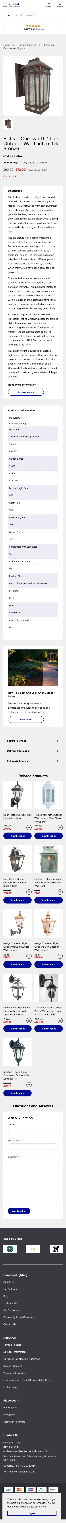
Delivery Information (14, 1351)
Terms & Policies (12, 1344)
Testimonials (10, 1303)
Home (6, 44)
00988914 (29, 1465)
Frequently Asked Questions (18, 1317)
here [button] (43, 1506)
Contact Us (9, 1324)
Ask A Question (26, 392)
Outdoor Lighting (27, 44)
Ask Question (19, 1211)
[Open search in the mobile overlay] (33, 15)
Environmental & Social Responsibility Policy (27, 1380)
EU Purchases (10, 1387)
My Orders (9, 1414)
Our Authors (10, 1289)
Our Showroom (11, 1310)
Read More (25, 719)
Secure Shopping (12, 1365)
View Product (17, 836)
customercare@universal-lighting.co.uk (25, 1451)
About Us (8, 1281)
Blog (5, 1296)
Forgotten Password (14, 1421)
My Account (10, 1407)
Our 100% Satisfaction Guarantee (21, 1358)
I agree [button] (32, 1513)
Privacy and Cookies (14, 1373)
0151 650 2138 (11, 1447)
